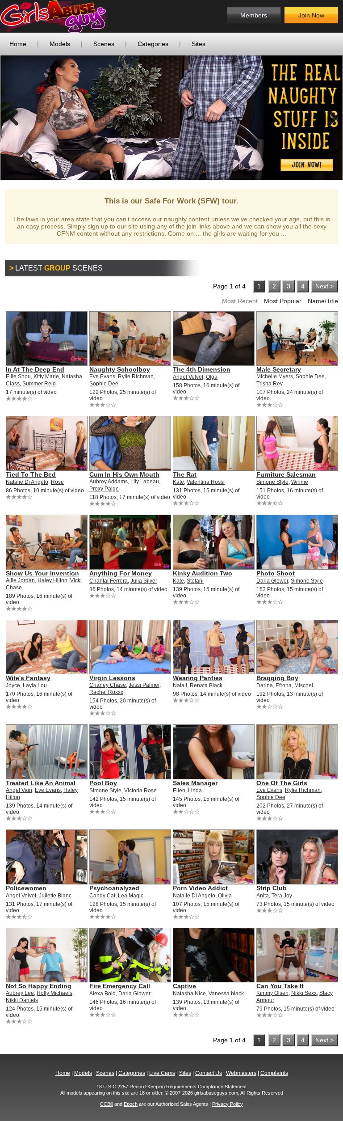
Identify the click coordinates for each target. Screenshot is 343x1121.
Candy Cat (102, 896)
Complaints (274, 1073)
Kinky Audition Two (202, 573)
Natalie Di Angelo (27, 482)
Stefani (195, 581)
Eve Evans (102, 376)
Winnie (299, 482)
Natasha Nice (189, 993)
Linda (195, 790)
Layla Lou (35, 685)
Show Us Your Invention (42, 573)
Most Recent (240, 301)
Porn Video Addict (200, 888)
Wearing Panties (197, 677)
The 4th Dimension (201, 369)
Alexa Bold (102, 993)
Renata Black (206, 685)
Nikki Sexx (304, 993)
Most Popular (282, 301)
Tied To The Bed (31, 474)
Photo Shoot (275, 573)
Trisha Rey (269, 384)
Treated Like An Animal (40, 783)
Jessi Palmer (144, 685)
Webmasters (241, 1073)
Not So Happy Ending (38, 986)
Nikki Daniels (22, 1000)
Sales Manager (195, 783)
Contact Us (208, 1073)
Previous (14, 118)
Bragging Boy (277, 677)
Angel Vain (19, 790)
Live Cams (162, 1073)
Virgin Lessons (112, 677)
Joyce (13, 685)
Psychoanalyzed (114, 888)
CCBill (106, 1104)
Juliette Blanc (55, 896)
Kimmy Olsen (272, 993)
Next (329, 118)
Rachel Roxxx (106, 692)
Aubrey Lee (20, 993)
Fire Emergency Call (119, 986)
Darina (264, 685)
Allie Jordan (20, 580)
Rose (57, 482)
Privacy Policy (227, 1104)
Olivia (225, 896)
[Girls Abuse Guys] (72, 16)
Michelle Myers (274, 376)
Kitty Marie (46, 376)
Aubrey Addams (108, 481)
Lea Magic (130, 896)
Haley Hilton (52, 580)
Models (60, 43)
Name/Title (323, 301)
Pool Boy (103, 783)
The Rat (185, 474)
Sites (198, 43)
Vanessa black (226, 993)
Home (17, 43)
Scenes (103, 43)
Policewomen (26, 888)
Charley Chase (107, 685)
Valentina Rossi (206, 482)
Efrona (284, 685)
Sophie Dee (103, 384)
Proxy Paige (104, 489)
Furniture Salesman (286, 474)
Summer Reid (39, 384)
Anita (262, 896)
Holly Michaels (54, 993)
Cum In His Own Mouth (124, 474)
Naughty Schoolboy (119, 369)
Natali (180, 685)
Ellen (179, 790)
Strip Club (271, 888)
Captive (184, 986)
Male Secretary (278, 369)
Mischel (303, 685)
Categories (153, 43)
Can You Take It (280, 986)
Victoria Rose (140, 790)
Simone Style (272, 482)
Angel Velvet (188, 377)
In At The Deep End (35, 369)
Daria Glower (272, 581)
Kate (178, 482)
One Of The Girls (281, 783)
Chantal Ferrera (108, 581)
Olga (212, 377)
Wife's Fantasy (28, 677)
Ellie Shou (18, 376)
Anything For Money (120, 573)
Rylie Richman (136, 376)
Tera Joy (282, 896)
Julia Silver (143, 581)
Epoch (131, 1104)
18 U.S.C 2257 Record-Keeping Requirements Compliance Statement (171, 1086)
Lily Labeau (144, 481)
